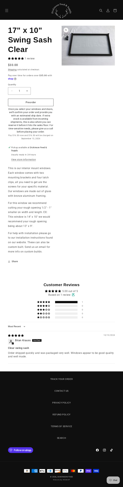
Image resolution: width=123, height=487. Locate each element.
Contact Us (61, 391)
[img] (16, 335)
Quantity (12, 84)
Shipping (12, 69)
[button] (6, 10)
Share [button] (15, 261)
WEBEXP (66, 480)
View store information (23, 159)
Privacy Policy (61, 402)
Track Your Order (61, 379)
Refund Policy (61, 414)
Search (61, 438)
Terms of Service (61, 426)
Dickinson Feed (65, 477)
